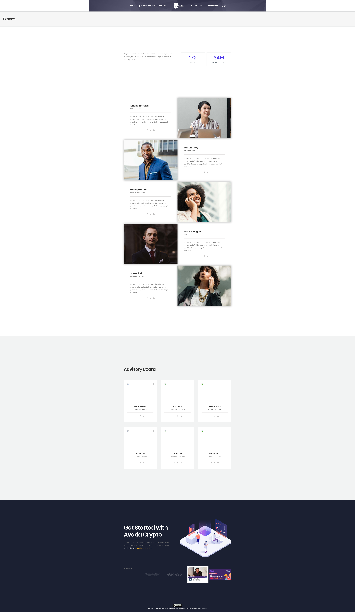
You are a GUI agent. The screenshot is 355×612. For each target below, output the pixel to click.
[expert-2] (151, 225)
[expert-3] (204, 183)
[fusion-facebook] (147, 130)
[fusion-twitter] (150, 130)
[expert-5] (204, 99)
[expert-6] (140, 385)
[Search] (218, 6)
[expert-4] (204, 267)
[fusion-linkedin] (154, 130)
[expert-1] (151, 141)
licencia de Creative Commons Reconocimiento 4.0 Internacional (189, 608)
